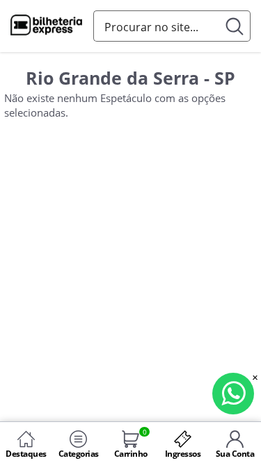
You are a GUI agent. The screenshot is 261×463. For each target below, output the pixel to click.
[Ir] (235, 26)
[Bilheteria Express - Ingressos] (46, 27)
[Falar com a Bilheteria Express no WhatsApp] (233, 393)
